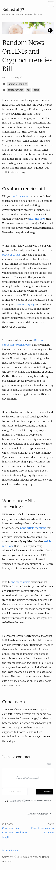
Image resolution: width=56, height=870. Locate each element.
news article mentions (33, 527)
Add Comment (44, 791)
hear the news (37, 218)
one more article (20, 581)
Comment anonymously (38, 801)
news (36, 90)
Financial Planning (17, 84)
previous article (11, 254)
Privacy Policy (10, 850)
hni (28, 90)
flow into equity (25, 304)
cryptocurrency (15, 90)
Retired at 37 (13, 9)
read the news (20, 196)
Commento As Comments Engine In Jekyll (14, 833)
